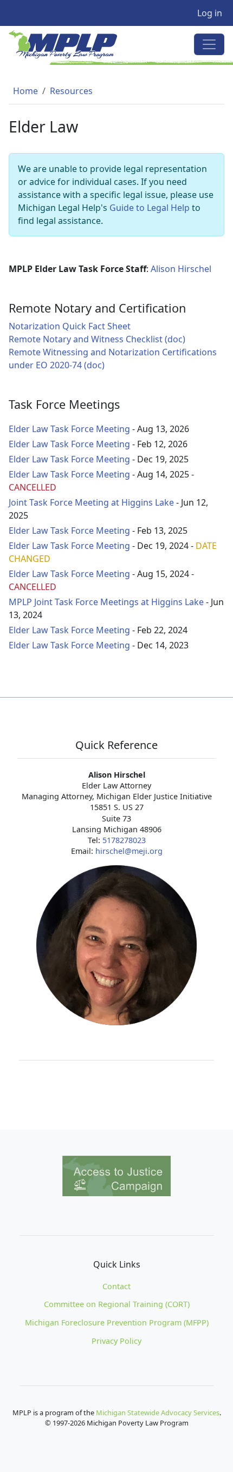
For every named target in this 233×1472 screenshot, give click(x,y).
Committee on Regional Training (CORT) (117, 1304)
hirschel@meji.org (129, 851)
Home (25, 91)
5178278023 (124, 840)
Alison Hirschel (181, 269)
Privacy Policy (116, 1341)
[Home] (67, 44)
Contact (116, 1286)
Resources (71, 91)
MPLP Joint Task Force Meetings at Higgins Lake (106, 602)
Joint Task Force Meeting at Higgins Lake (91, 502)
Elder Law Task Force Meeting (69, 429)
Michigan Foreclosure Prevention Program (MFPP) (117, 1322)
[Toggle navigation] (209, 44)
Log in (209, 13)
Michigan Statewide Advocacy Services (157, 1412)
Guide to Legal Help (149, 208)
